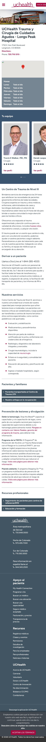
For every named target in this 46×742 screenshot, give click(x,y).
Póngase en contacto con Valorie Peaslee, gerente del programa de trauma (22, 430)
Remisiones (18, 641)
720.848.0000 (21, 532)
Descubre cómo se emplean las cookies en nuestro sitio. (23, 726)
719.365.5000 (21, 553)
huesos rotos (35, 226)
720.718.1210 (13, 54)
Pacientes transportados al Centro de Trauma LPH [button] (21, 393)
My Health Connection (22, 588)
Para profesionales (21, 654)
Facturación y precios (22, 615)
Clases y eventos (20, 637)
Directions (6, 51)
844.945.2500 (21, 567)
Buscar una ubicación (22, 599)
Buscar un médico (20, 595)
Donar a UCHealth (20, 681)
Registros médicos (21, 634)
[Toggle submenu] (3, 4)
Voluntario (17, 677)
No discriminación (20, 688)
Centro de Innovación (22, 684)
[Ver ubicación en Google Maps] (23, 69)
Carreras (16, 673)
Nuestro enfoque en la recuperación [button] (20, 400)
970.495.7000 (21, 543)
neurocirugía (25, 353)
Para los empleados (21, 651)
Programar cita (19, 592)
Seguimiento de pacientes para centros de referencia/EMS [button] (23, 502)
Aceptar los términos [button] (23, 732)
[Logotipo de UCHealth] (20, 520)
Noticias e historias (21, 658)
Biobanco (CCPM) (20, 692)
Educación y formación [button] (15, 509)
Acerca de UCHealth (22, 670)
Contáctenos (18, 695)
